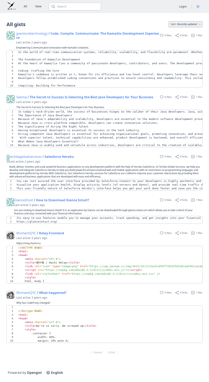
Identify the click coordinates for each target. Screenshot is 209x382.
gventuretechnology (32, 33)
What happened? (53, 292)
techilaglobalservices (25, 156)
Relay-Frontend (51, 233)
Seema (21, 97)
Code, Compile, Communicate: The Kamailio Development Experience (87, 35)
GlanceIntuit (23, 200)
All (25, 6)
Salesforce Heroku (59, 156)
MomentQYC (26, 233)
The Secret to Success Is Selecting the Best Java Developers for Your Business (91, 97)
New (38, 6)
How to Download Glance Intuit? (62, 200)
